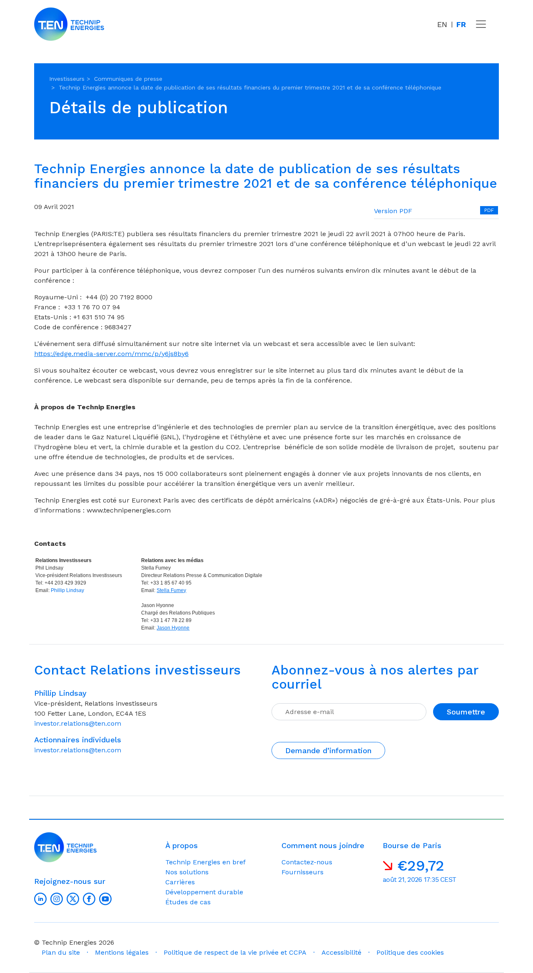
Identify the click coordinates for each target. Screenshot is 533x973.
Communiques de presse (128, 78)
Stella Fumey (171, 590)
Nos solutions (187, 872)
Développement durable (204, 892)
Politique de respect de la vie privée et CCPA (235, 952)
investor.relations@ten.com (77, 723)
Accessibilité (341, 952)
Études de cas (188, 902)
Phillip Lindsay (67, 590)
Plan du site (61, 952)
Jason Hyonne (173, 628)
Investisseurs (67, 78)
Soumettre (466, 711)
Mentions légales (122, 952)
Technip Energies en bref (205, 862)
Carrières (180, 882)
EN (442, 24)
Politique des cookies (410, 952)
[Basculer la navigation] (481, 24)
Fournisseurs (302, 872)
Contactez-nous (306, 862)
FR (461, 24)
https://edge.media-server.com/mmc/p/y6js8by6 (111, 354)
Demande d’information (328, 750)
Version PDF (393, 211)
